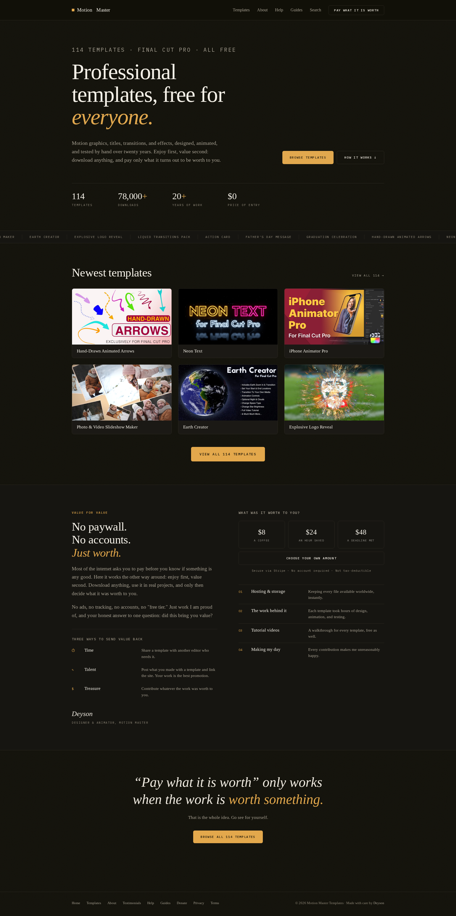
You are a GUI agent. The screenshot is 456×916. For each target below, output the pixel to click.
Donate (182, 903)
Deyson (378, 903)
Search (315, 10)
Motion (93, 10)
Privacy (198, 903)
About (262, 10)
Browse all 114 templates (228, 837)
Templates (241, 10)
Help (279, 10)
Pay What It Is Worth (356, 10)
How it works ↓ (360, 157)
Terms (215, 903)
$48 (361, 535)
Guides (296, 10)
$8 (261, 535)
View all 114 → (368, 275)
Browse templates (308, 157)
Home (76, 903)
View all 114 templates (228, 454)
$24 (311, 535)
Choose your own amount (311, 558)
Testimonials (132, 903)
